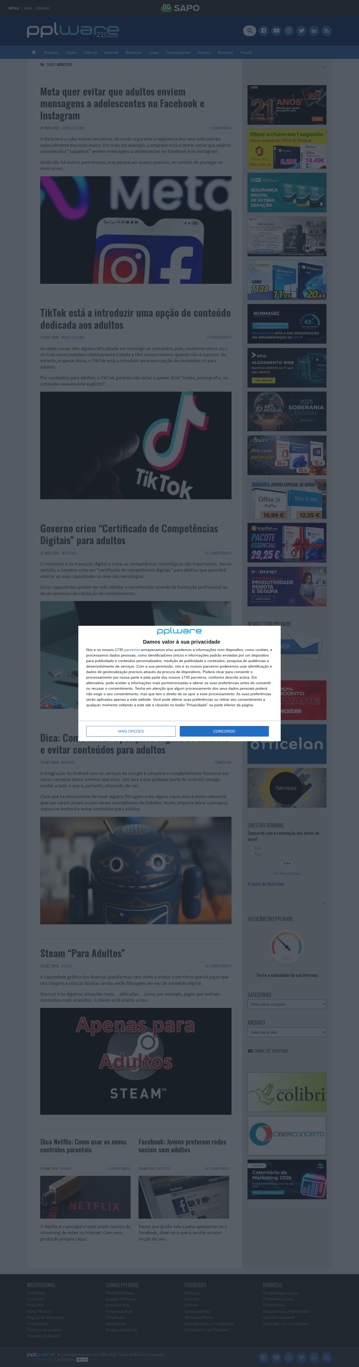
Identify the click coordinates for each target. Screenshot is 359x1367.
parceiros (132, 650)
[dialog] (179, 683)
